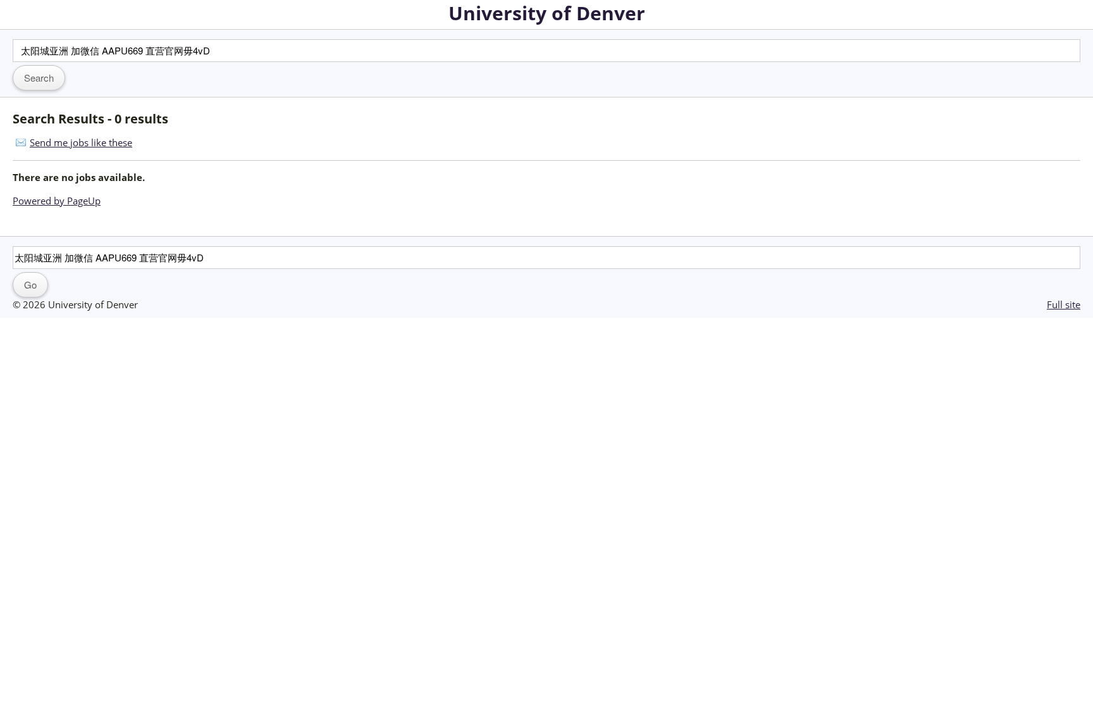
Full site (1063, 304)
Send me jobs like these (81, 142)
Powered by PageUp (57, 200)
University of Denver (546, 13)
